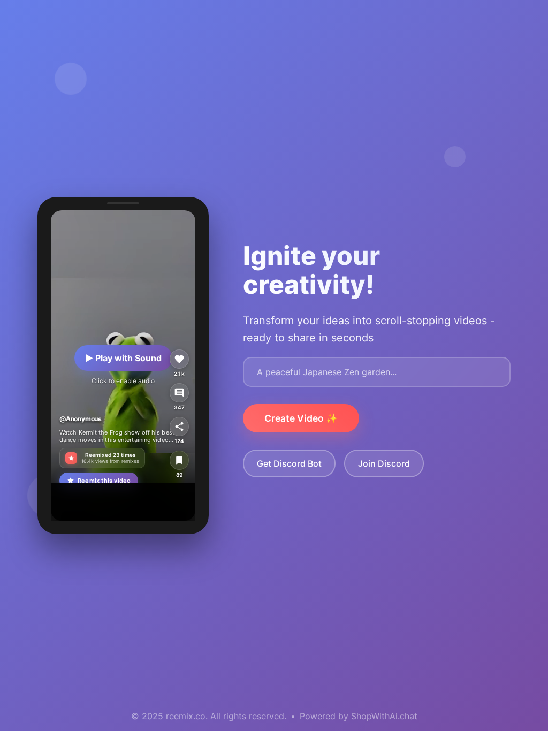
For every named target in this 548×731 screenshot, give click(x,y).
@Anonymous (80, 419)
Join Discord (384, 463)
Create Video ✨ (301, 418)
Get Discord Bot (289, 463)
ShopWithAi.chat (384, 716)
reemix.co (186, 716)
